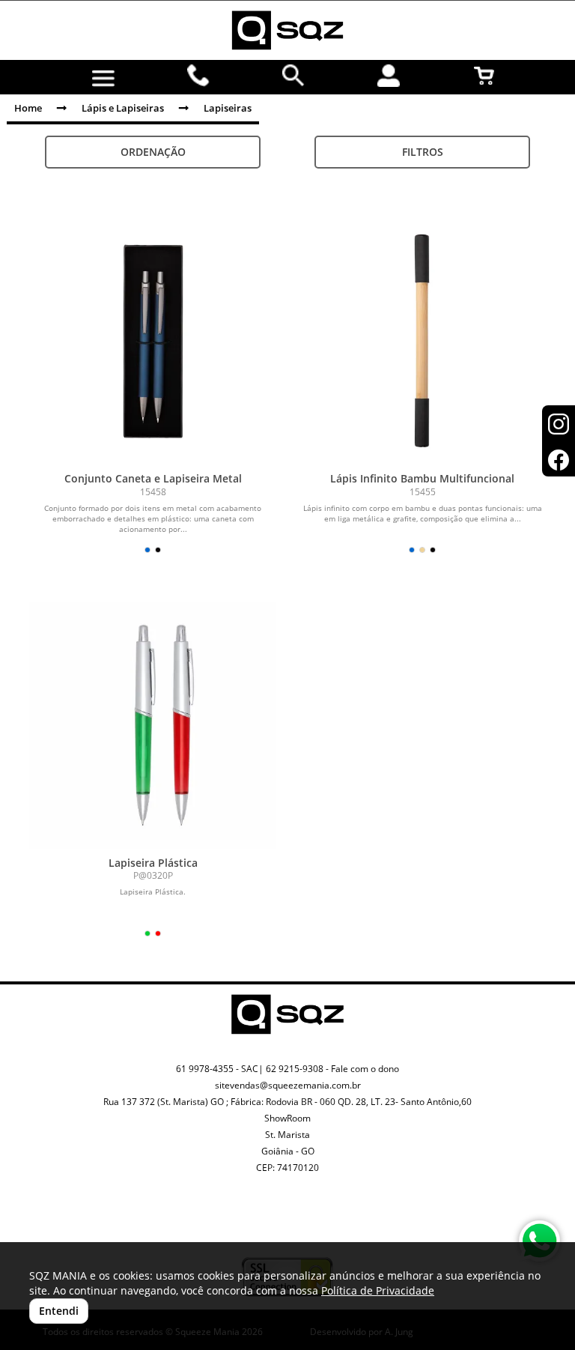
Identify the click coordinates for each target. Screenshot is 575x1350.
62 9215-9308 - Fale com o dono (332, 1068)
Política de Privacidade (377, 1290)
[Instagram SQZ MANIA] (270, 1213)
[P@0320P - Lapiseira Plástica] (152, 725)
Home (28, 108)
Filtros (422, 152)
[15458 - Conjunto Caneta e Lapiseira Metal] (152, 340)
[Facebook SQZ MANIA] (305, 1224)
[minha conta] (389, 75)
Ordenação (153, 152)
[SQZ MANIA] (287, 30)
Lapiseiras (228, 108)
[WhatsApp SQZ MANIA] (539, 1241)
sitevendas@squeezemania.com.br (288, 1085)
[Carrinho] (484, 75)
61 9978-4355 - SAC (217, 1068)
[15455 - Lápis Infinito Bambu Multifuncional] (422, 340)
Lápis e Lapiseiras (123, 108)
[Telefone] (199, 75)
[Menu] (103, 78)
